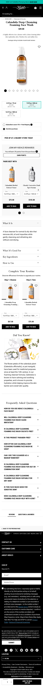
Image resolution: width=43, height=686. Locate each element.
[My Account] (7, 7)
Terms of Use (23, 633)
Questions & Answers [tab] (26, 514)
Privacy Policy (6, 664)
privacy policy (27, 676)
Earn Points (21, 155)
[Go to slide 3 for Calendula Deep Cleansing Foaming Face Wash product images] (13, 91)
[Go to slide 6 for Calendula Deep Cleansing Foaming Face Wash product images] (26, 91)
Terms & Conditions (35, 664)
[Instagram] (21, 650)
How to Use (8, 263)
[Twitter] (16, 650)
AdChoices (14, 676)
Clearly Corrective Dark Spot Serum (31, 186)
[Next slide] (38, 190)
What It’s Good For (12, 251)
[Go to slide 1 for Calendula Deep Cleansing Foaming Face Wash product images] (5, 91)
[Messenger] (6, 650)
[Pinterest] (31, 650)
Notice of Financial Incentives (11, 639)
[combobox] (20, 14)
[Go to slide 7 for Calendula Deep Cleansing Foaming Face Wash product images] (30, 91)
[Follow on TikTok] (37, 650)
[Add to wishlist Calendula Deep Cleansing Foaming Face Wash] (39, 47)
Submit (11, 642)
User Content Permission (19, 664)
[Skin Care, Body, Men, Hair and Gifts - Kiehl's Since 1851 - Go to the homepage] (21, 8)
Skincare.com (30, 667)
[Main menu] (40, 7)
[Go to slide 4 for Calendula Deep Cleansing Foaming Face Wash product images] (17, 91)
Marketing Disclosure (24, 635)
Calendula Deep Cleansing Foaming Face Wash (10, 303)
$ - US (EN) (6, 658)
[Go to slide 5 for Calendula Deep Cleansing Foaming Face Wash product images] (21, 91)
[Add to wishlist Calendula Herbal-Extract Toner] (36, 286)
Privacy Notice (32, 637)
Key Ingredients (10, 257)
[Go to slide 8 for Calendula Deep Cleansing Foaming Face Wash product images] (34, 91)
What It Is (7, 223)
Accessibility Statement (10, 667)
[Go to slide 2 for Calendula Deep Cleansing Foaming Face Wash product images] (9, 91)
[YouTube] (26, 650)
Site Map (21, 667)
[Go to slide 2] (24, 213)
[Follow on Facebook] (11, 650)
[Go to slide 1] (20, 213)
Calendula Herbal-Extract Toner (11, 186)
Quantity (5, 679)
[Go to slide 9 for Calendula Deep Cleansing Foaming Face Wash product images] (38, 91)
